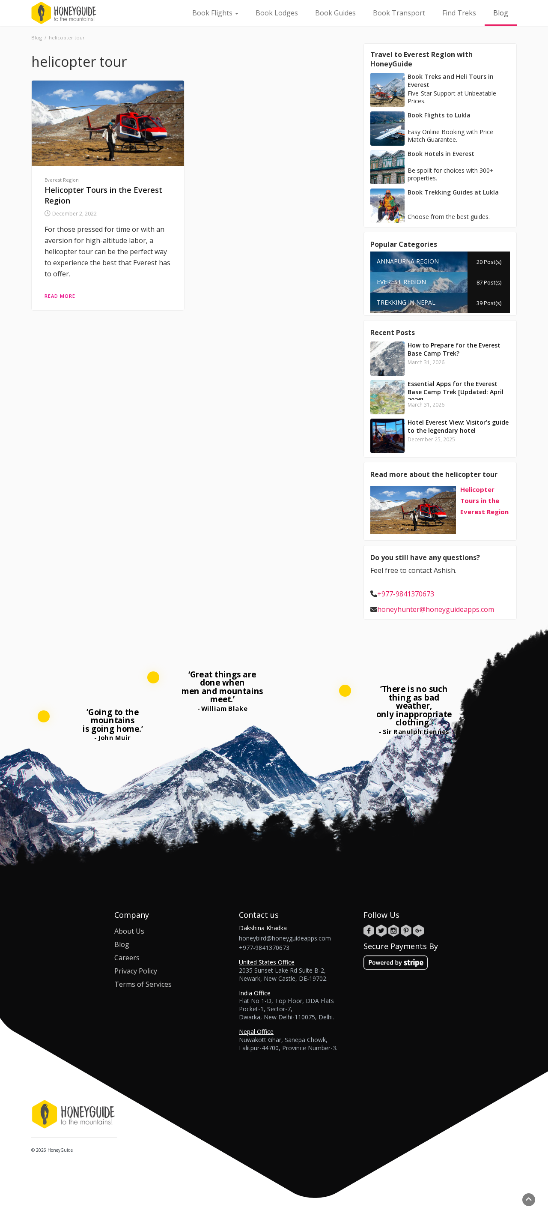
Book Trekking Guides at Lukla (453, 192)
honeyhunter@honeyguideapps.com (435, 609)
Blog (500, 13)
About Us (129, 931)
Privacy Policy (135, 971)
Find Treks (459, 13)
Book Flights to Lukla (439, 115)
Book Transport (399, 13)
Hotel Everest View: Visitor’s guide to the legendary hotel (458, 426)
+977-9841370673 (405, 594)
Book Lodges (277, 13)
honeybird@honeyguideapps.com (285, 938)
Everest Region (62, 180)
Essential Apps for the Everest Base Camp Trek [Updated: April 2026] (455, 392)
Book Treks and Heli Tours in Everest (451, 80)
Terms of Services (143, 984)
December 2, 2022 (74, 213)
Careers (127, 957)
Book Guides (335, 13)
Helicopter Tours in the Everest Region (484, 500)
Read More (60, 296)
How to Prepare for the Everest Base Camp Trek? (454, 349)
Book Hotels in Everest (441, 154)
